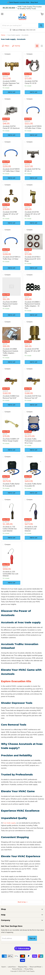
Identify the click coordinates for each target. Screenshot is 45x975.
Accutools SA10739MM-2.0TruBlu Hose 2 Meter (33, 127)
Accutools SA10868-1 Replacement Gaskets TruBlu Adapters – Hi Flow (32, 305)
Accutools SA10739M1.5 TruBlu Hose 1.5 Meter (11, 258)
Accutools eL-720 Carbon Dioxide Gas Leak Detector (10, 529)
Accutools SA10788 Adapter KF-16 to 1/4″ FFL (10, 214)
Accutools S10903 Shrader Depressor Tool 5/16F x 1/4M (11, 83)
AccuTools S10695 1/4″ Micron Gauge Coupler (11, 440)
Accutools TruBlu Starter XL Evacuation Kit (11, 485)
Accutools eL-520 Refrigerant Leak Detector (31, 529)
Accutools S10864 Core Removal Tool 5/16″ (11, 397)
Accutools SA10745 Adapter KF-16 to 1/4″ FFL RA (32, 214)
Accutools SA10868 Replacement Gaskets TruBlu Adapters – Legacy (10, 352)
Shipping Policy (22, 967)
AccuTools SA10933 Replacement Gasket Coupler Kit (10, 304)
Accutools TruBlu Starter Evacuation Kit (33, 485)
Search (3, 967)
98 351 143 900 (9, 8)
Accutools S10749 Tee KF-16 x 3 (32, 170)
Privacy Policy (28, 969)
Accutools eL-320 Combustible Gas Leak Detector (10, 574)
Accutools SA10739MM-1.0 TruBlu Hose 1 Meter (11, 170)
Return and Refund (35, 967)
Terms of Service (17, 969)
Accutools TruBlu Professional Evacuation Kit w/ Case (33, 441)
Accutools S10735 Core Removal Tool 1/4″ (33, 397)
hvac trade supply (9, 823)
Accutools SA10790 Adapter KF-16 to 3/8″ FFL (32, 351)
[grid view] (37, 46)
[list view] (41, 46)
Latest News (12, 967)
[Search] (41, 25)
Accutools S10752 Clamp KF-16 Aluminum (11, 127)
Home (3, 35)
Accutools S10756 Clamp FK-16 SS (31, 82)
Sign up (32, 938)
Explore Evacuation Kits (16, 681)
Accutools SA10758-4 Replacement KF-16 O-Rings (33, 259)
